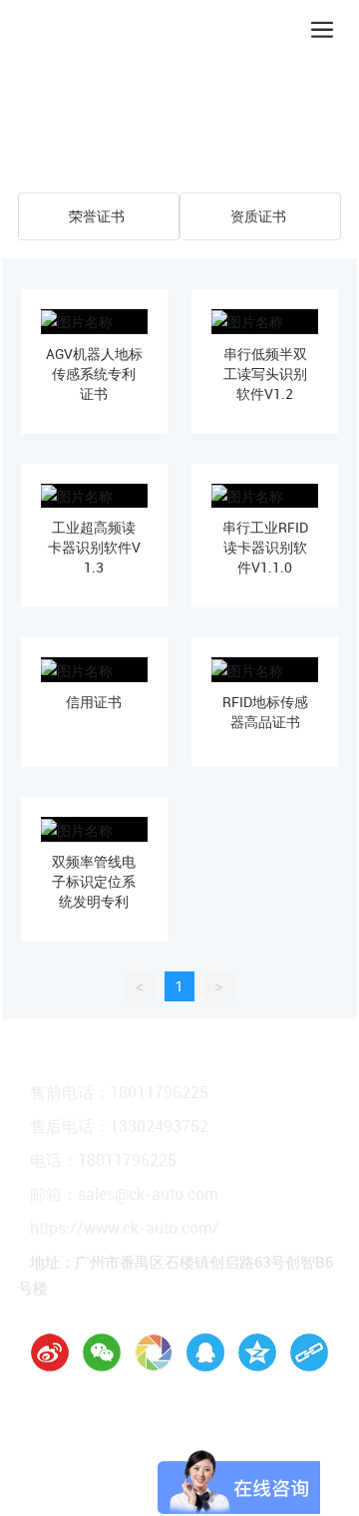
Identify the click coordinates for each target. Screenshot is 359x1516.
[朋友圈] (154, 1352)
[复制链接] (309, 1352)
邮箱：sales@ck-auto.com (124, 1194)
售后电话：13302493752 (119, 1126)
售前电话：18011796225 (119, 1092)
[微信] (102, 1352)
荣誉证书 (97, 215)
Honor (114, 127)
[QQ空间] (257, 1352)
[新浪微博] (50, 1352)
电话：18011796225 (103, 1160)
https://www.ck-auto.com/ (124, 1228)
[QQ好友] (205, 1352)
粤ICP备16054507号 (239, 1444)
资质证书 (258, 215)
